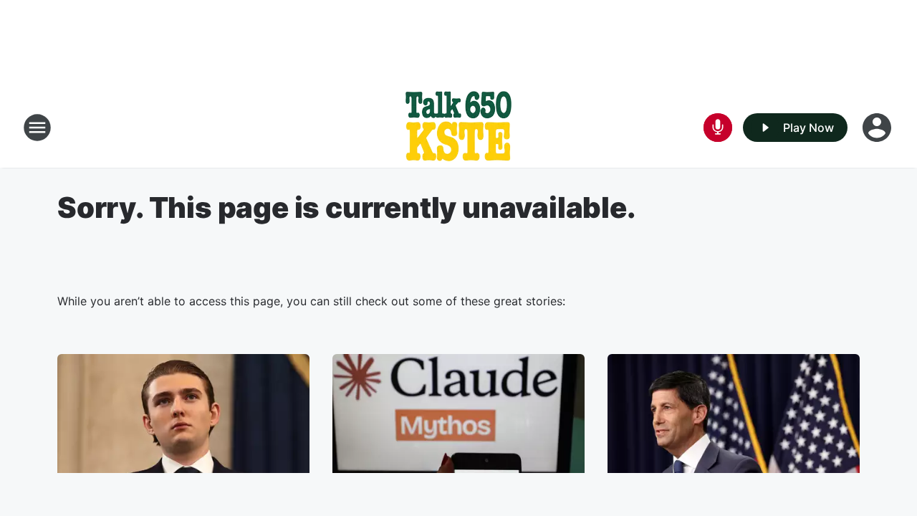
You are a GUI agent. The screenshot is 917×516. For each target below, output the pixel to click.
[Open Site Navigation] (37, 127)
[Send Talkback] (718, 127)
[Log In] (878, 127)
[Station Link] (458, 127)
